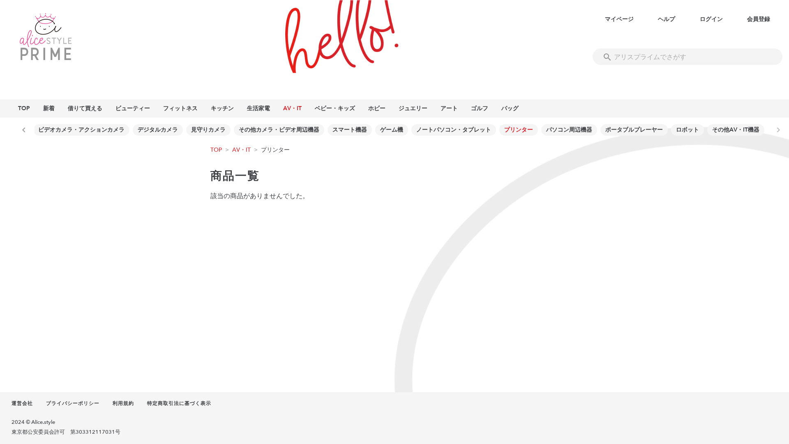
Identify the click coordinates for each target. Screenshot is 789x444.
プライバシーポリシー (72, 403)
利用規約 (123, 403)
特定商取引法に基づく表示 (179, 403)
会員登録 (758, 19)
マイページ (619, 19)
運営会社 (22, 403)
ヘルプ (666, 19)
